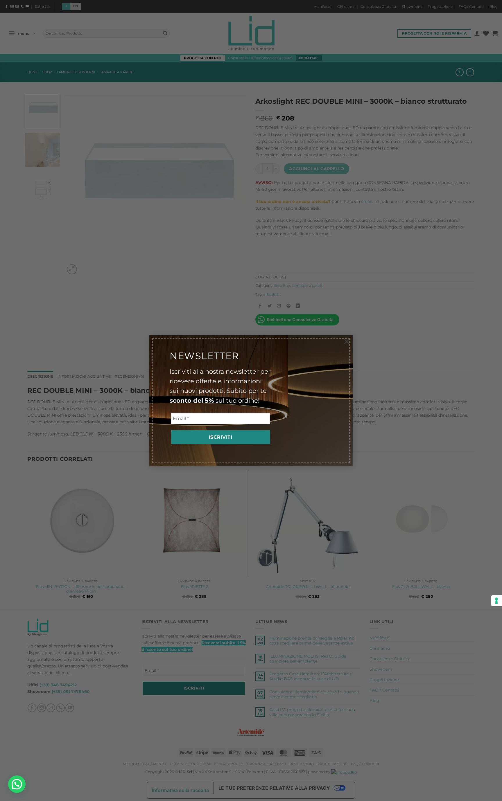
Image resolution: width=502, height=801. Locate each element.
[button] (17, 784)
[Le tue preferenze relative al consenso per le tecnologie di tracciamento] (496, 600)
